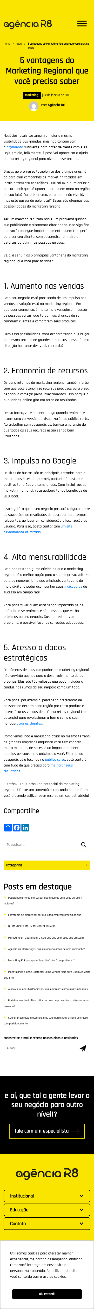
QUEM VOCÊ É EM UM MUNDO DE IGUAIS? (31, 926)
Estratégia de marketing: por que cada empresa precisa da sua (44, 915)
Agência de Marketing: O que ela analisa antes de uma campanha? (47, 949)
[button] (82, 24)
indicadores (73, 586)
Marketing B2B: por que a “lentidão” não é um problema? (41, 960)
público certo (55, 759)
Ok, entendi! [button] (47, 1294)
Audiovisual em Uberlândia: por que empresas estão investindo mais (48, 989)
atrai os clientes (29, 723)
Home (7, 44)
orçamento (15, 147)
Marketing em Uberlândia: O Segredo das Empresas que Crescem (46, 938)
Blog (19, 44)
